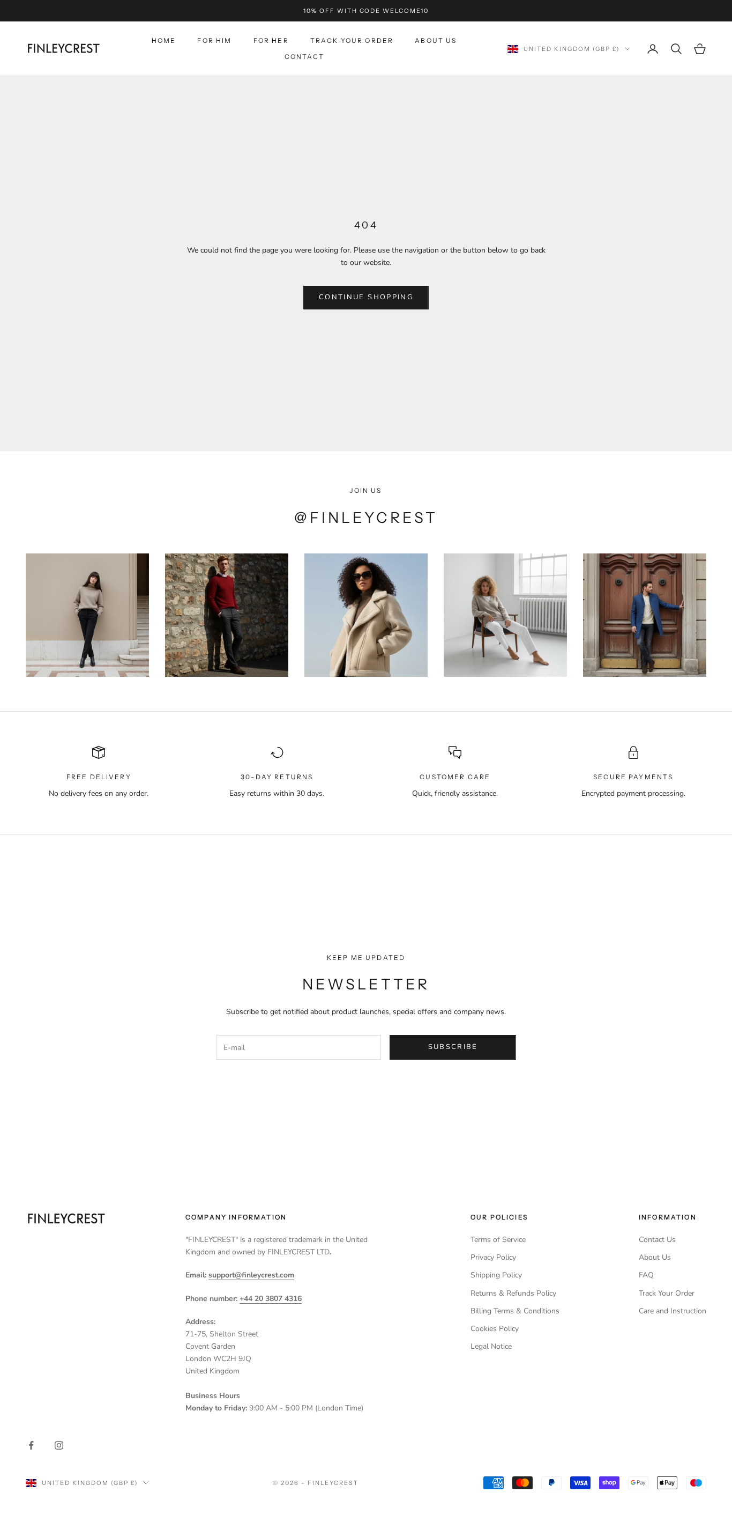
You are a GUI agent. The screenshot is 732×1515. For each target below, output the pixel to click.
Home (164, 40)
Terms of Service (498, 1240)
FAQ (646, 1275)
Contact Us (657, 1240)
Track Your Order (352, 40)
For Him (214, 40)
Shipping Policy (496, 1275)
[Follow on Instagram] (59, 1445)
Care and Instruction (672, 1311)
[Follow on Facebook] (31, 1445)
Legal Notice (491, 1346)
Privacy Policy (493, 1257)
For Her (271, 40)
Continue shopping (366, 297)
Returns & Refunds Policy (513, 1293)
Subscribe (453, 1047)
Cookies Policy (494, 1329)
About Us (436, 40)
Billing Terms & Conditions (514, 1311)
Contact (304, 57)
